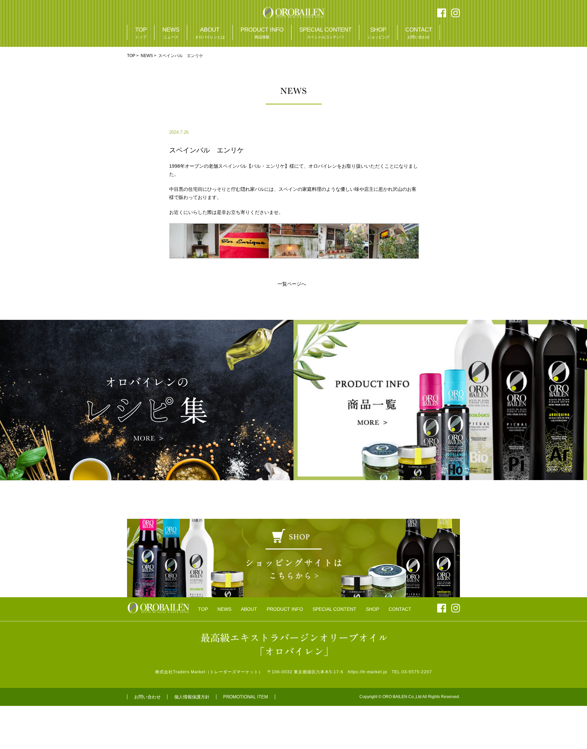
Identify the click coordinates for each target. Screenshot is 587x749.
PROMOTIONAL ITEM (245, 696)
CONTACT (418, 32)
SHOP (378, 32)
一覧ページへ (292, 284)
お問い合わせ (147, 696)
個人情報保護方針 (192, 696)
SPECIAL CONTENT (325, 32)
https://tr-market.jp (367, 672)
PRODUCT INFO (262, 32)
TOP (141, 32)
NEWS (170, 32)
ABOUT (210, 32)
